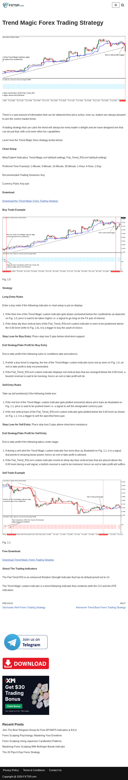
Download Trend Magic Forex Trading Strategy (28, 560)
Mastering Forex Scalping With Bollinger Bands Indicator (33, 746)
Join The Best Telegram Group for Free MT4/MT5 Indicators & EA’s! (39, 730)
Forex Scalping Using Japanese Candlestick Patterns (32, 741)
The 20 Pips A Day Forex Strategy (21, 752)
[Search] (122, 5)
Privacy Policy (11, 770)
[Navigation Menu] (115, 5)
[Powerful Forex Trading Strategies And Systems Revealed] (13, 5)
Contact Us (55, 770)
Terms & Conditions (34, 770)
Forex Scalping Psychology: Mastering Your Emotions (32, 735)
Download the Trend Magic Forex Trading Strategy (30, 201)
